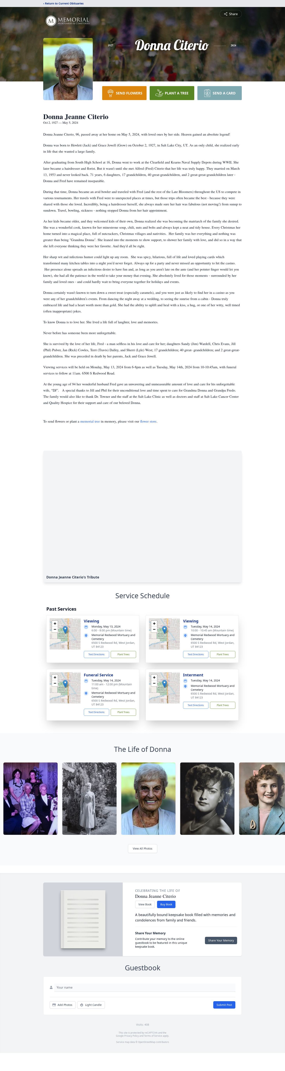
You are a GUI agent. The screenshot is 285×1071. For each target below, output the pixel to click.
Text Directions (96, 654)
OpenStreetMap (146, 1042)
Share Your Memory (221, 940)
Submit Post (224, 1005)
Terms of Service (153, 1035)
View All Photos (142, 848)
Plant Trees (123, 654)
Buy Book (166, 904)
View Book (144, 904)
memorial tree (90, 421)
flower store (148, 421)
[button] (65, 630)
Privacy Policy (131, 1035)
